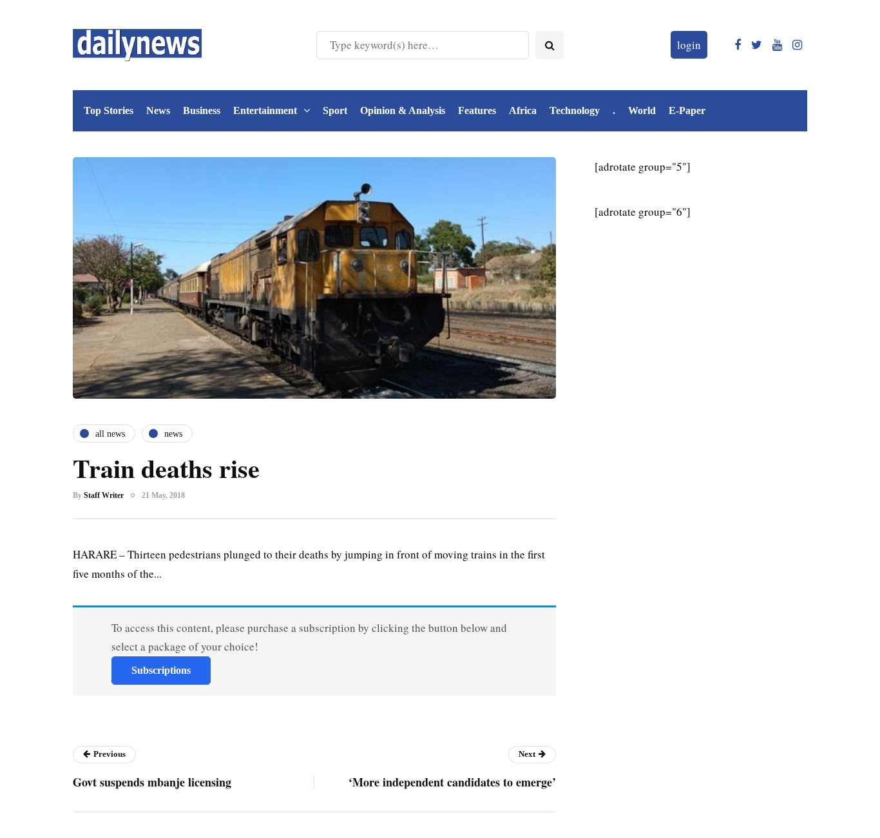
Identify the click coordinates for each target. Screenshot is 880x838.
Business (201, 110)
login (689, 44)
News (158, 110)
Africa (523, 110)
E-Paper (687, 110)
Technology (575, 110)
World (642, 110)
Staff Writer (104, 495)
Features (477, 110)
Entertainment (265, 110)
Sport (335, 110)
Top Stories (108, 110)
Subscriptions (161, 670)
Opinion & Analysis (402, 110)
